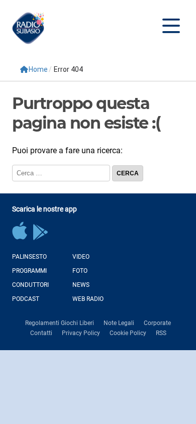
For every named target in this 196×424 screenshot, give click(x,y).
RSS (161, 333)
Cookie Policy (128, 333)
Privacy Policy (81, 333)
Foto (79, 271)
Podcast (25, 299)
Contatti (41, 333)
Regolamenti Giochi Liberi (59, 323)
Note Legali (119, 323)
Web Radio (88, 299)
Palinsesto (29, 257)
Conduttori (30, 285)
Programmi (29, 271)
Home (38, 69)
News (80, 285)
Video (80, 257)
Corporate (157, 323)
